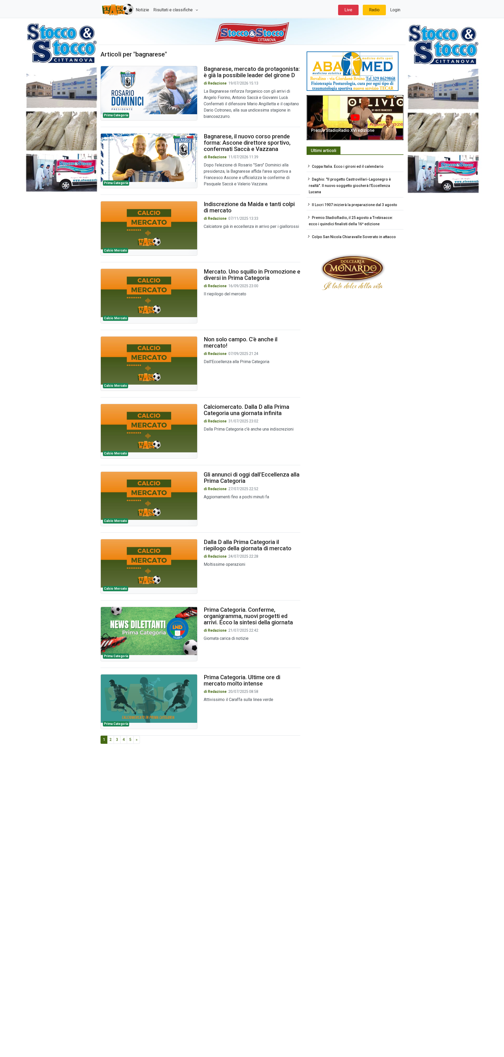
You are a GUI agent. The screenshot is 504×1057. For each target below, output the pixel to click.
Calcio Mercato (115, 250)
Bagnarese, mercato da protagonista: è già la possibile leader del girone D (252, 72)
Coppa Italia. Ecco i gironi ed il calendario (348, 166)
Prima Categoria (116, 115)
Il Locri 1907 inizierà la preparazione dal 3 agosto (354, 205)
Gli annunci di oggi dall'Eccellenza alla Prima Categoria (252, 477)
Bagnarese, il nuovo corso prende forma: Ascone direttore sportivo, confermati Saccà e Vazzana (247, 142)
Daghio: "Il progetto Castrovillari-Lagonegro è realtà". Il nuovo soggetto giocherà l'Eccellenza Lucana (350, 185)
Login (395, 9)
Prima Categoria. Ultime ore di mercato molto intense (242, 680)
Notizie (142, 9)
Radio (374, 9)
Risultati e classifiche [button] (173, 9)
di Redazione (215, 83)
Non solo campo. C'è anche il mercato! (240, 342)
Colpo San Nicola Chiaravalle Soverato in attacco (354, 237)
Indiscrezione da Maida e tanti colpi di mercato (249, 207)
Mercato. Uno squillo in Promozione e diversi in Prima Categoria (252, 274)
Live (348, 9)
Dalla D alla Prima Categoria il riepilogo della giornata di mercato (247, 545)
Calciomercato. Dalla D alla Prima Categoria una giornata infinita (246, 410)
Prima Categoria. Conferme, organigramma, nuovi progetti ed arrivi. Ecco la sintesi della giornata (248, 616)
